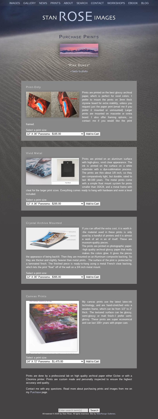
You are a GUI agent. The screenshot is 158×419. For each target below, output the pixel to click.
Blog (145, 3)
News (43, 3)
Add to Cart (92, 133)
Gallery (29, 3)
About (68, 3)
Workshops (116, 3)
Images (14, 3)
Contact (97, 3)
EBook (133, 3)
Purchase (35, 392)
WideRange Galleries (106, 414)
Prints (55, 3)
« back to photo (79, 71)
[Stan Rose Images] (79, 21)
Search (81, 3)
